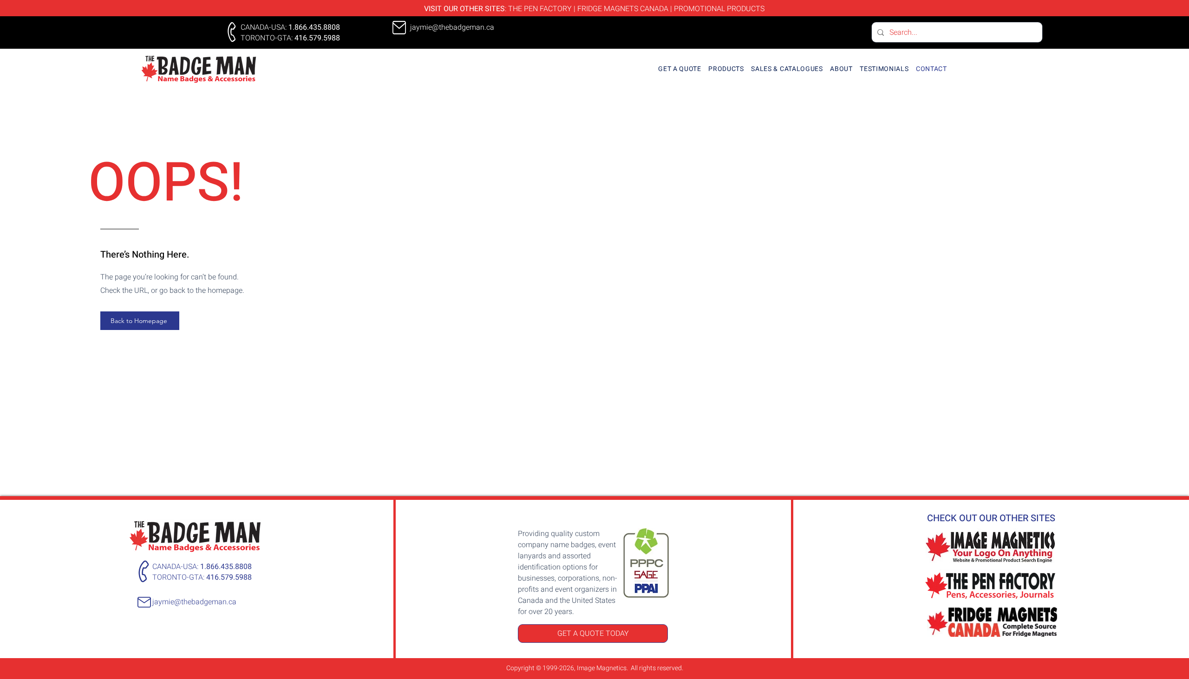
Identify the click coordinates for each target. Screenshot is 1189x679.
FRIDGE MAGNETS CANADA (622, 8)
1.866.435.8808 (314, 27)
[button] (726, 68)
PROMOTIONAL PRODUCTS (719, 8)
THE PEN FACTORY (540, 8)
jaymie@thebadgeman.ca (194, 602)
